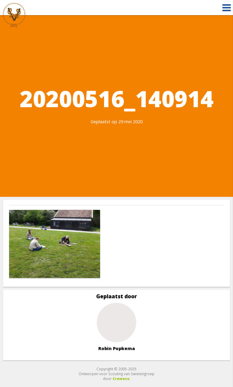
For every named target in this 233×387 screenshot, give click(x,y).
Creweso (121, 378)
